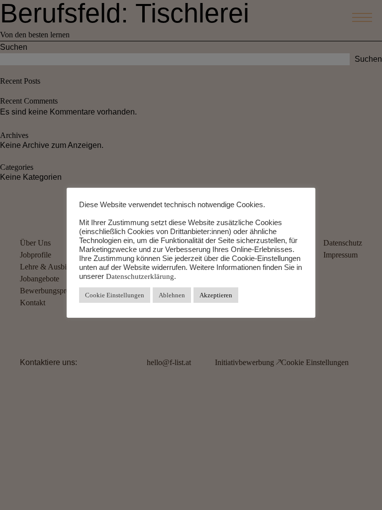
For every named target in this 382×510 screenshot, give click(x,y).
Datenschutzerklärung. (141, 276)
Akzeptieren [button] (215, 295)
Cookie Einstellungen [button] (114, 295)
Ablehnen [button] (172, 295)
